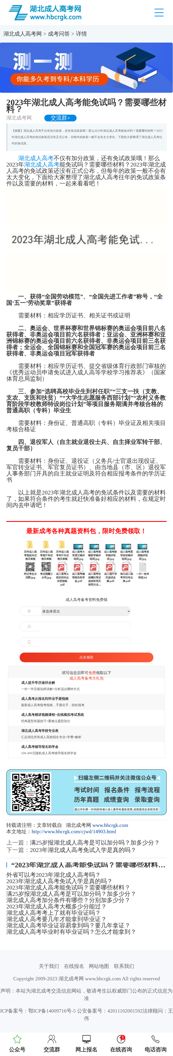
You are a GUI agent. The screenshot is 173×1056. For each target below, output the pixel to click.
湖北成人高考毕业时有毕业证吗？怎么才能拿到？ (71, 932)
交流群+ (60, 118)
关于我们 (49, 966)
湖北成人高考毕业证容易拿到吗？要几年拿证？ (68, 925)
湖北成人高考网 (22, 34)
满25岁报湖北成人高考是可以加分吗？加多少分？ (95, 842)
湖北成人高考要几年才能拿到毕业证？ (56, 919)
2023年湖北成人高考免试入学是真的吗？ (83, 850)
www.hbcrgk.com (110, 825)
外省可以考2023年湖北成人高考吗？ (53, 875)
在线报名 (74, 966)
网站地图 (99, 966)
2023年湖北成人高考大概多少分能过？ (56, 906)
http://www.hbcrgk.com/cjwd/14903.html (74, 831)
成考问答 (59, 34)
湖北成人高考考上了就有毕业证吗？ (53, 913)
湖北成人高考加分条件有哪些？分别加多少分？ (68, 900)
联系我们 (124, 966)
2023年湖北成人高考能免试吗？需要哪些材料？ (68, 887)
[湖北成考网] (45, 12)
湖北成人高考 (36, 158)
